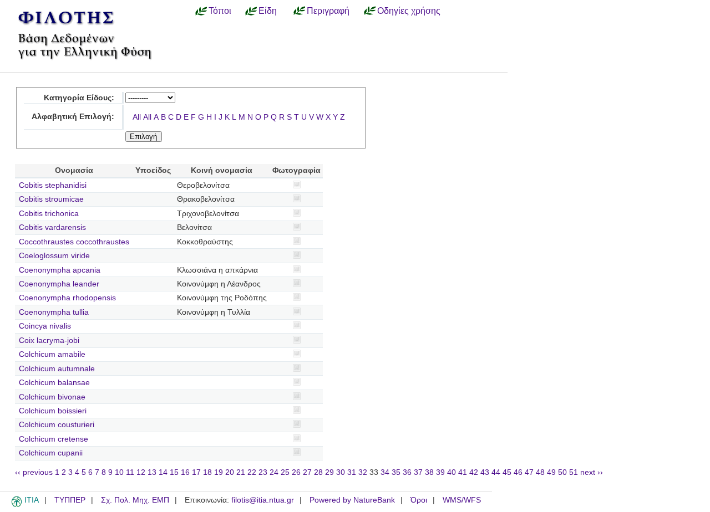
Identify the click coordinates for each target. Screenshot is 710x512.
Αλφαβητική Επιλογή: (73, 116)
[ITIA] (16, 504)
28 (318, 472)
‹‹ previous (34, 472)
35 (396, 472)
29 (329, 472)
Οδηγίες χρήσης (408, 11)
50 (562, 472)
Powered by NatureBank (352, 500)
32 (362, 472)
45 (507, 472)
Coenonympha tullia (54, 312)
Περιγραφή (328, 11)
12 (140, 472)
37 (418, 472)
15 (174, 472)
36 (407, 472)
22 (251, 472)
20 (229, 472)
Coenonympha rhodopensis (67, 298)
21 (240, 472)
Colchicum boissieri (53, 411)
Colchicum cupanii (51, 453)
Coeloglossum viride (54, 256)
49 (551, 472)
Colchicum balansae (54, 382)
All (137, 117)
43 (484, 472)
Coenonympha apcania (59, 270)
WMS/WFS (462, 500)
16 (185, 472)
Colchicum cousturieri (56, 425)
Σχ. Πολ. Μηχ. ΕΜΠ (135, 500)
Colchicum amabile (52, 354)
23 (262, 472)
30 (340, 472)
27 (307, 472)
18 (207, 472)
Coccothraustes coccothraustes (74, 242)
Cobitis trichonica (49, 213)
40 (451, 472)
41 (462, 472)
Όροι (418, 500)
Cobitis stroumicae (51, 199)
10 (119, 472)
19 (218, 472)
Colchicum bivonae (52, 397)
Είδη (267, 11)
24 (274, 472)
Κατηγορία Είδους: (79, 98)
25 (285, 472)
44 (495, 472)
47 (529, 472)
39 (440, 472)
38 (429, 472)
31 (351, 472)
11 (130, 472)
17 (196, 472)
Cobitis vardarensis (52, 227)
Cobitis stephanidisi (53, 185)
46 (518, 472)
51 (573, 472)
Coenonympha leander (59, 284)
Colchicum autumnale (57, 369)
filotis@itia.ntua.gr (262, 500)
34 (385, 472)
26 (296, 472)
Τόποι (220, 11)
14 (163, 472)
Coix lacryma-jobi (49, 340)
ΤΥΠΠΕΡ (69, 500)
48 (540, 472)
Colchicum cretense (53, 439)
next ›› (591, 472)
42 (473, 472)
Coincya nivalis (45, 326)
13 (152, 472)
